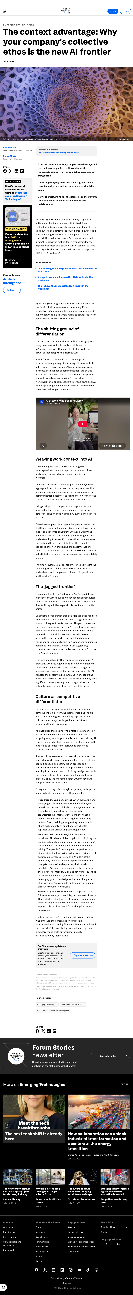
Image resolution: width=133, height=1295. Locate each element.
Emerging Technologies (18, 25)
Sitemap (66, 1283)
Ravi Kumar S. (10, 147)
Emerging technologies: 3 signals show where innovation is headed (115, 1191)
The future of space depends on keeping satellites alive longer (80, 1191)
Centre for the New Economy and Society (58, 152)
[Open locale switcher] (3, 1287)
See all (125, 1084)
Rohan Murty (9, 156)
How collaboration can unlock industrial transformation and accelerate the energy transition (97, 1141)
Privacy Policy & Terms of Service (66, 1278)
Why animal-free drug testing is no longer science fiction (48, 1191)
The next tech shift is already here (33, 1136)
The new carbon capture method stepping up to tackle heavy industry (17, 1191)
